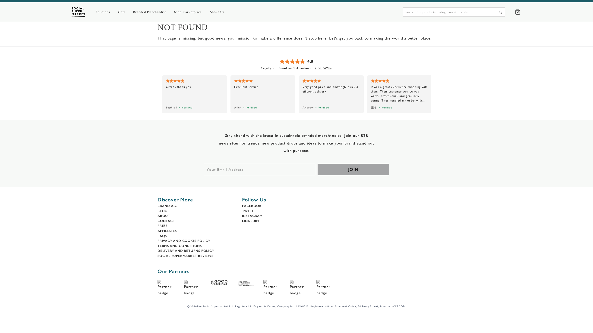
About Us (217, 12)
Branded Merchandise (149, 12)
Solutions (103, 12)
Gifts (121, 12)
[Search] (500, 12)
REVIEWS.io (323, 68)
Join (353, 169)
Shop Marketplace (188, 12)
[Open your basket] (518, 12)
